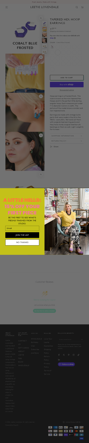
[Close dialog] (86, 190)
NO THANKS (22, 242)
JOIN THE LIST (22, 235)
